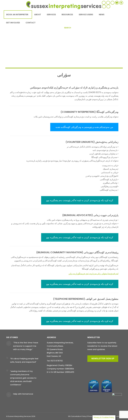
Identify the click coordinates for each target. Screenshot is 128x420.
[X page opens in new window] (108, 3)
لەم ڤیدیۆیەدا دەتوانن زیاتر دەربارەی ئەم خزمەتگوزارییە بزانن (93, 273)
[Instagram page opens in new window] (112, 3)
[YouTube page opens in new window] (104, 6)
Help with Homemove (23, 394)
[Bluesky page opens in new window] (117, 3)
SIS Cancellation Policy (77, 416)
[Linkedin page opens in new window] (108, 6)
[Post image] (8, 343)
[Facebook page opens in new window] (104, 3)
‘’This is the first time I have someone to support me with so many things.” (25, 346)
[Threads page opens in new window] (121, 3)
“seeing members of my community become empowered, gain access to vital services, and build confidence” (23, 378)
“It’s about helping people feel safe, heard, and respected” (24, 360)
